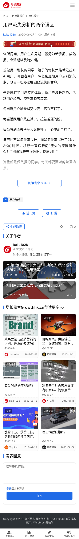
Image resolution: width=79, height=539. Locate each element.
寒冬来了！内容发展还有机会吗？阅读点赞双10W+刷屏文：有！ (58, 388)
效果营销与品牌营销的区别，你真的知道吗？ (20, 341)
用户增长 (49, 34)
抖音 (9, 411)
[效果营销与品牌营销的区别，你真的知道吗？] (20, 325)
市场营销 (11, 318)
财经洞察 (48, 364)
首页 (5, 15)
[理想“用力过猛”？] (58, 418)
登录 (9, 488)
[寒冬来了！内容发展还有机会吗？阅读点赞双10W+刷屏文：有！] (58, 371)
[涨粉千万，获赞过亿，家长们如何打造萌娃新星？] (20, 418)
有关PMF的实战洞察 (18, 386)
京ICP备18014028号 (58, 518)
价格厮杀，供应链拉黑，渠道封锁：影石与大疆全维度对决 (58, 341)
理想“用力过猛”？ (54, 432)
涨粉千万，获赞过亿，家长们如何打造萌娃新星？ (20, 434)
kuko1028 (9, 34)
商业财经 (48, 318)
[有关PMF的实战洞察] (20, 371)
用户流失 (15, 199)
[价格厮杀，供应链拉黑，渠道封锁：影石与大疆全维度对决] (58, 325)
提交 (40, 496)
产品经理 (11, 364)
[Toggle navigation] (72, 5)
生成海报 (15, 226)
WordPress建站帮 (43, 522)
